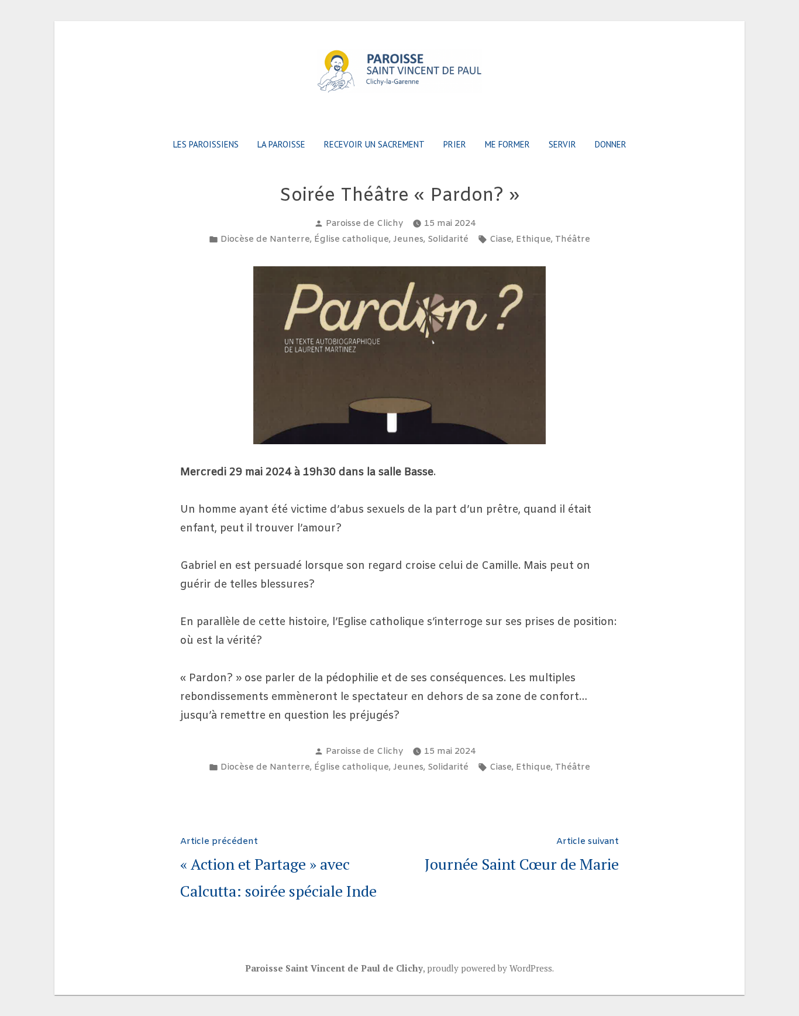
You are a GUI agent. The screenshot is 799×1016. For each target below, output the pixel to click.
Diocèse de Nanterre (265, 239)
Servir (562, 144)
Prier (454, 144)
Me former (507, 144)
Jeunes (408, 239)
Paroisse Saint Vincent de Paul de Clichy (334, 968)
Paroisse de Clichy (364, 223)
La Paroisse (281, 144)
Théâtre (572, 239)
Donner (610, 144)
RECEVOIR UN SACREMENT (374, 144)
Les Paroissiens (206, 144)
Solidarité (448, 239)
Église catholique (351, 239)
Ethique (533, 239)
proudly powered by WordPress (489, 968)
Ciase (501, 239)
